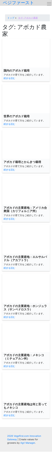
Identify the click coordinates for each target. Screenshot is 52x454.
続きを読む (9, 78)
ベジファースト (18, 2)
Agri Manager (27, 442)
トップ (10, 17)
